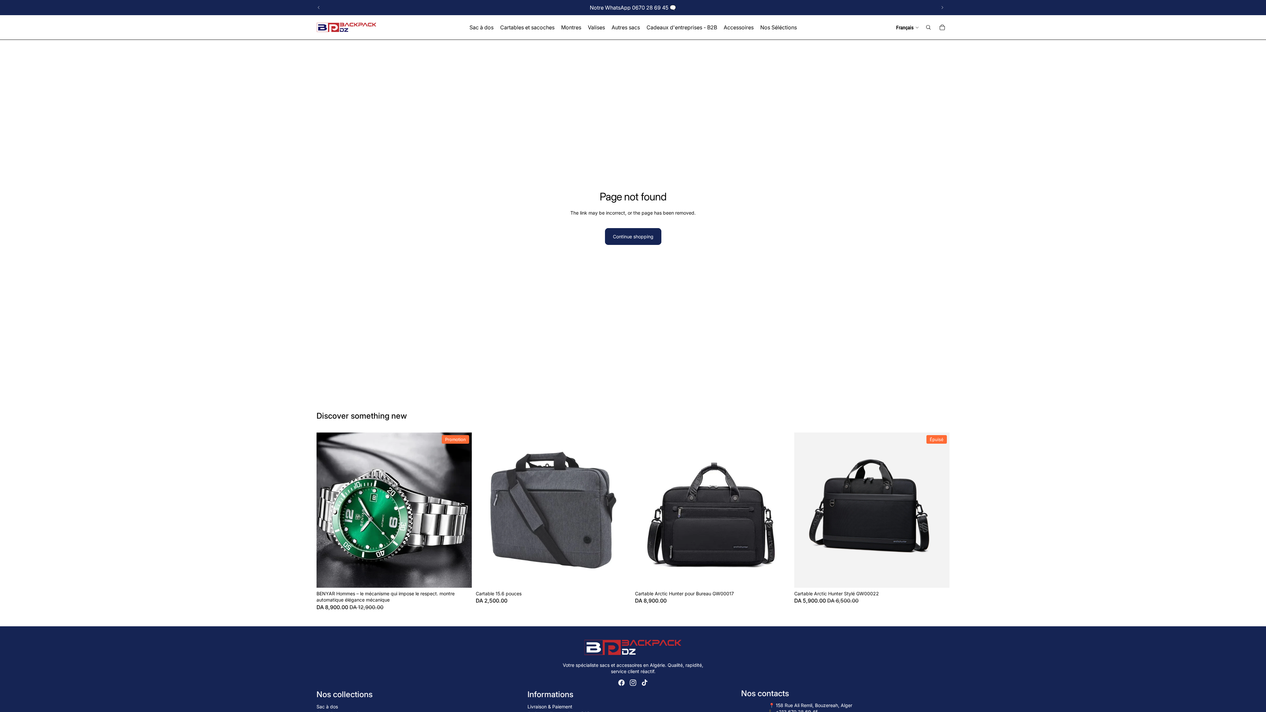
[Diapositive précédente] (319, 7)
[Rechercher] (928, 27)
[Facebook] (621, 683)
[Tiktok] (644, 683)
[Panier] (942, 27)
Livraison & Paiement (550, 706)
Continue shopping (633, 236)
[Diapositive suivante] (942, 7)
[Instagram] (633, 683)
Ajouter (626, 577)
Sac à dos (327, 706)
